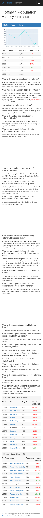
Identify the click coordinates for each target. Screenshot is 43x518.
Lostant (13, 431)
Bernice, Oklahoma (16, 504)
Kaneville (13, 407)
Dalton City (14, 421)
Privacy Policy (6, 516)
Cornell (12, 417)
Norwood (13, 434)
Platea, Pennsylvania (17, 490)
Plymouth (13, 444)
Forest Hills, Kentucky (17, 467)
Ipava (12, 441)
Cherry (12, 438)
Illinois (9, 3)
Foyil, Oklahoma (15, 480)
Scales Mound (15, 448)
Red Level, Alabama (17, 470)
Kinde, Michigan (15, 487)
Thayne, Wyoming (16, 494)
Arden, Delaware (16, 477)
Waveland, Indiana (16, 474)
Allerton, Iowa (14, 497)
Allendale (13, 414)
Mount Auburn (15, 411)
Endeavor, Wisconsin (17, 463)
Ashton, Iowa (14, 501)
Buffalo (12, 424)
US (3, 3)
